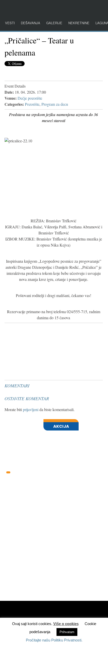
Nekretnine (78, 22)
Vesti (10, 22)
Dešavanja (30, 22)
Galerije (54, 22)
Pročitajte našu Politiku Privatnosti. (54, 640)
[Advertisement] (42, 337)
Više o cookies (66, 624)
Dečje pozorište (30, 98)
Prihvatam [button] (67, 632)
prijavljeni (30, 409)
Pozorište (32, 104)
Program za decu (54, 104)
